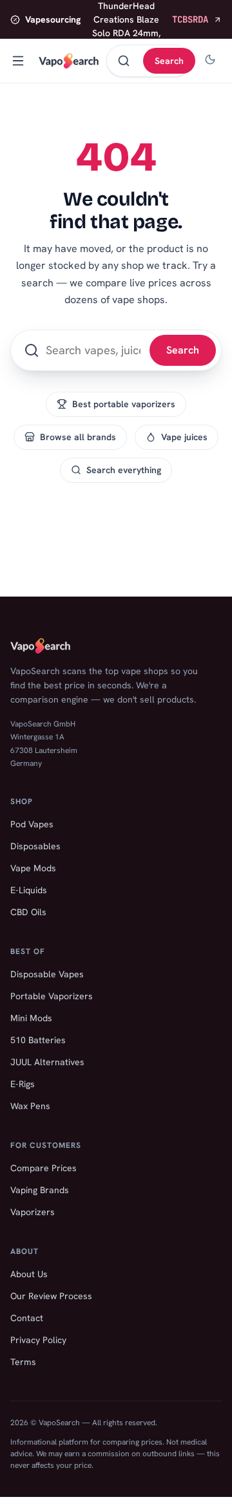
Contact (26, 1318)
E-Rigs (22, 1084)
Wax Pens (30, 1106)
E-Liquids (28, 890)
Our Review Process (51, 1296)
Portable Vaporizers (51, 996)
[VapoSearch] (69, 61)
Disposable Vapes (47, 974)
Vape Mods (33, 868)
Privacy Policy (38, 1340)
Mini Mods (31, 1018)
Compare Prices (43, 1168)
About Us (29, 1274)
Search (169, 61)
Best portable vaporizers (123, 404)
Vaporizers (32, 1212)
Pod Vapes (31, 824)
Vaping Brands (39, 1190)
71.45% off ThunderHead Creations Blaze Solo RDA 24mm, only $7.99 (116, 19)
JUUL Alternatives (47, 1062)
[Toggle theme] (210, 60)
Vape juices (184, 437)
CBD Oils (28, 912)
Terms (23, 1362)
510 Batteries (38, 1040)
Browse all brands (78, 437)
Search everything (123, 470)
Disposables (35, 846)
